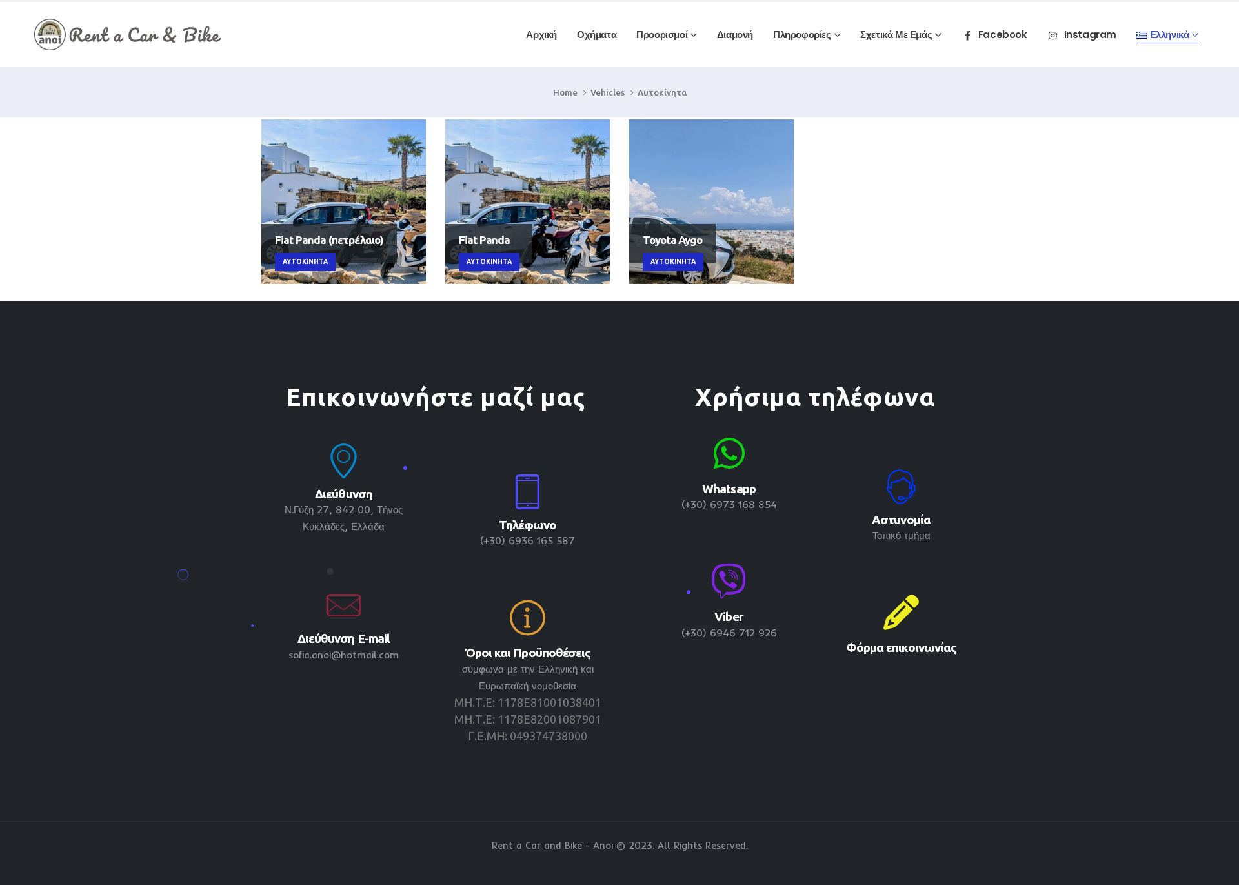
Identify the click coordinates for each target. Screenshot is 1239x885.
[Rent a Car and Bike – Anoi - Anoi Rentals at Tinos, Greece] (128, 34)
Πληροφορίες (802, 34)
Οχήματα (596, 34)
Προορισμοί (661, 34)
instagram (1090, 34)
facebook (1002, 34)
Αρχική (541, 34)
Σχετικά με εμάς (896, 34)
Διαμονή (735, 34)
